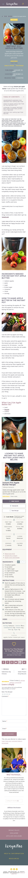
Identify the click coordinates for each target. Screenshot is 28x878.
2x (21, 561)
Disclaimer (14, 833)
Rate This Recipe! (7, 692)
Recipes (14, 19)
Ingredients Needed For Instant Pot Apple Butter (13, 101)
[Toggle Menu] (3, 4)
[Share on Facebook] (3, 662)
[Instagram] (14, 869)
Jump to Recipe (9, 65)
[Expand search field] (23, 4)
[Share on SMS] (20, 662)
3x (24, 561)
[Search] (18, 801)
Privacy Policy (14, 830)
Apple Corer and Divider (12, 557)
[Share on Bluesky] (16, 662)
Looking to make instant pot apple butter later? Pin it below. (12, 109)
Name (4, 721)
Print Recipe (19, 65)
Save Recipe (15, 510)
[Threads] (17, 869)
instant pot (5, 217)
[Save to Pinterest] (8, 662)
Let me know (7, 653)
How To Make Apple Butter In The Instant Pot (13, 104)
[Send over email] (24, 662)
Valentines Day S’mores (6, 671)
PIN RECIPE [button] (15, 506)
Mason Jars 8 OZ (10, 554)
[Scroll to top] (26, 872)
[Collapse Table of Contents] (24, 97)
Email (4, 728)
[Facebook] (11, 869)
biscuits (6, 409)
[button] (11, 61)
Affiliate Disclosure (14, 836)
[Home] (2, 16)
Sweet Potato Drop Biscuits (22, 671)
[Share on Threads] (12, 662)
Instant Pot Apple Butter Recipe (13, 113)
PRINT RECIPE (15, 501)
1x (18, 561)
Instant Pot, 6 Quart (11, 556)
